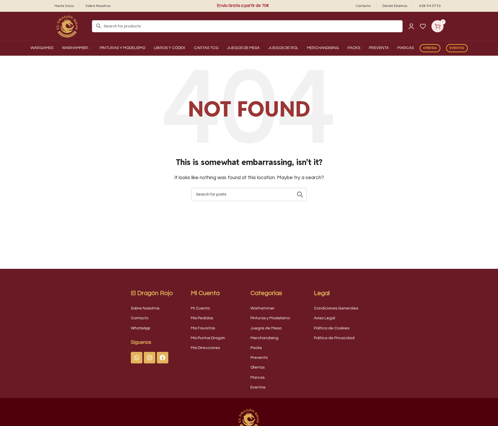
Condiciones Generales (336, 308)
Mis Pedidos (202, 318)
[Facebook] (162, 357)
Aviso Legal (324, 318)
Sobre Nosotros (145, 308)
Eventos (457, 48)
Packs (256, 348)
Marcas (257, 378)
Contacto (139, 318)
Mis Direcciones (205, 348)
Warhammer (262, 308)
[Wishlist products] (423, 26)
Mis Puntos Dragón (208, 338)
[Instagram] (149, 357)
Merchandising (264, 338)
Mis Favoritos (203, 328)
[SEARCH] (300, 194)
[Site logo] (67, 26)
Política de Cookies (331, 328)
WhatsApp (140, 328)
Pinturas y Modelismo (270, 318)
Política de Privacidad (334, 338)
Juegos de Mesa (266, 328)
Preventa (259, 358)
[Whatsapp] (136, 357)
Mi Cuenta (200, 308)
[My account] (411, 26)
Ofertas (430, 48)
